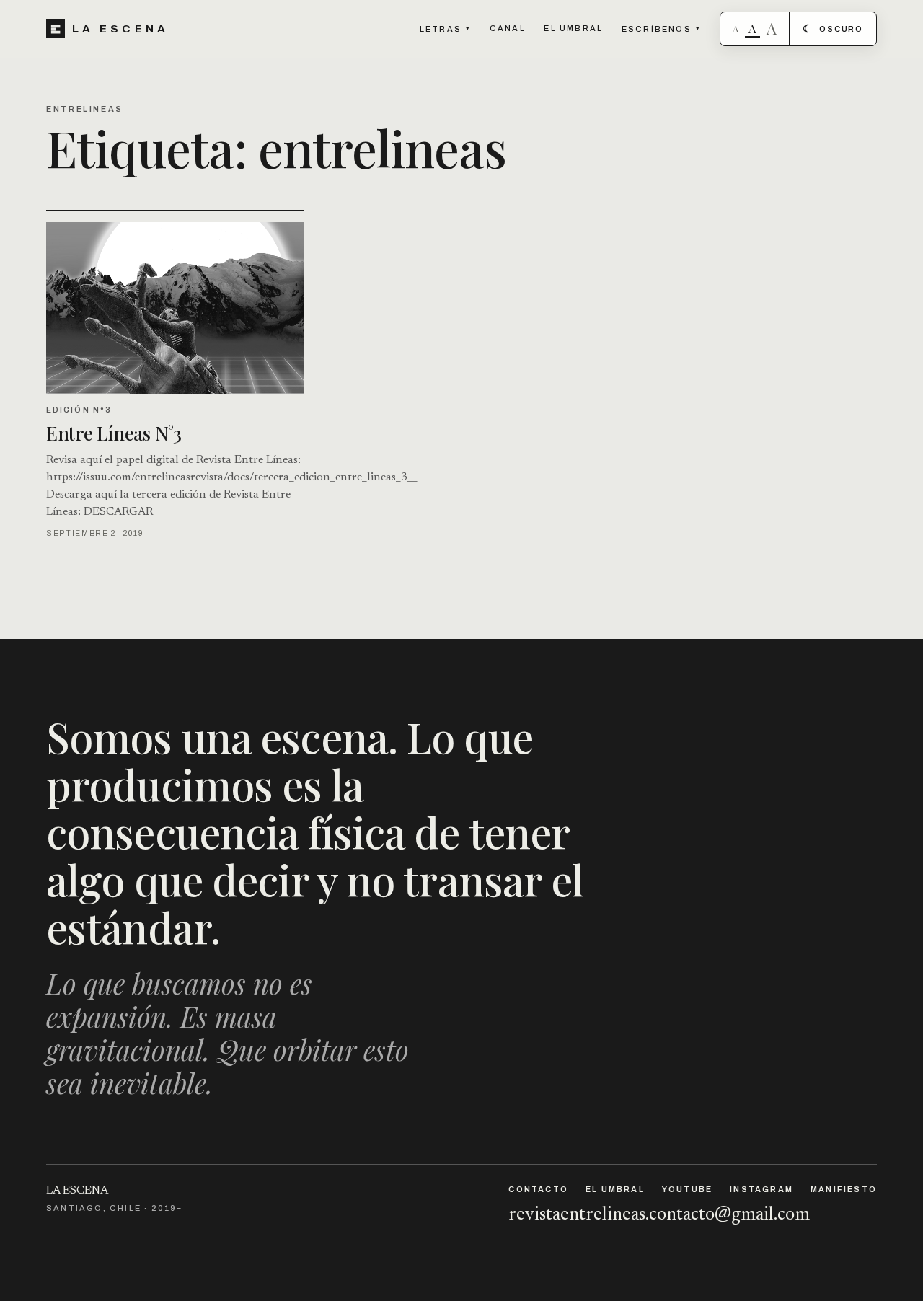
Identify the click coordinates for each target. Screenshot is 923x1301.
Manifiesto (844, 1189)
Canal (508, 28)
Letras (445, 29)
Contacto (538, 1189)
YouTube (687, 1189)
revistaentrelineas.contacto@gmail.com (659, 1215)
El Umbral (573, 28)
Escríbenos (661, 29)
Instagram (761, 1189)
